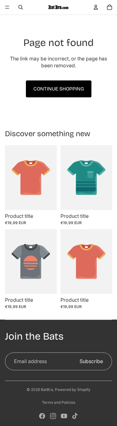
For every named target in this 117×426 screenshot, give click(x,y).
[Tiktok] (75, 416)
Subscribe (91, 361)
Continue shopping (58, 89)
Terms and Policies (58, 402)
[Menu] (7, 7)
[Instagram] (53, 416)
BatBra (47, 389)
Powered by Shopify (72, 389)
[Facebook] (42, 416)
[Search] (20, 7)
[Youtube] (64, 416)
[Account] (96, 7)
